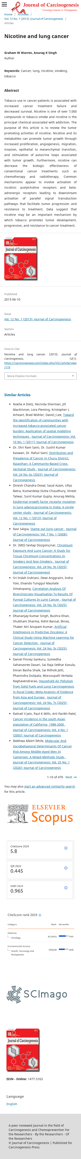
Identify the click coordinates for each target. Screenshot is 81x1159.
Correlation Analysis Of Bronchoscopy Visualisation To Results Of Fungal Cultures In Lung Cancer (43, 594)
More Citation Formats (22, 376)
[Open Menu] (4, 4)
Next (68, 777)
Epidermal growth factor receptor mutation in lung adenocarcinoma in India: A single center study (44, 507)
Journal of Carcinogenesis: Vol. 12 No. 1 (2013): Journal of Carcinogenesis (42, 517)
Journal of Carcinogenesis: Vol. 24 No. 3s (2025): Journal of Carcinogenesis (40, 648)
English (11, 1104)
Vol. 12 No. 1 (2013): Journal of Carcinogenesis (33, 19)
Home (8, 14)
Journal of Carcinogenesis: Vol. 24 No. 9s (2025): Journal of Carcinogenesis (41, 566)
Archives (23, 14)
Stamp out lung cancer (47, 529)
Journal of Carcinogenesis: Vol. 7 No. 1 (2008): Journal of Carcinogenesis (44, 534)
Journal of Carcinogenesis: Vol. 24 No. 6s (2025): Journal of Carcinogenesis (44, 474)
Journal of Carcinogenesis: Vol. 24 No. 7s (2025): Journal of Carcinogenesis (40, 702)
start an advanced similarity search (49, 786)
